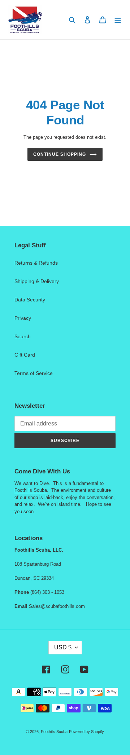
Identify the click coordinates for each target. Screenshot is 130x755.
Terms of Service (33, 373)
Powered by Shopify (86, 731)
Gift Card (24, 355)
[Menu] (117, 19)
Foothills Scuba (30, 490)
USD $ (63, 647)
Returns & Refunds (36, 263)
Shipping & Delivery (36, 281)
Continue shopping (59, 154)
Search (22, 336)
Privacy (22, 318)
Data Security (29, 300)
